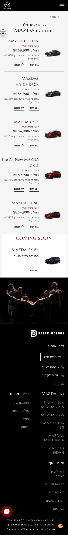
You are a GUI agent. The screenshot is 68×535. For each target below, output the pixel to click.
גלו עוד (34, 64)
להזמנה (19, 64)
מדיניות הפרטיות (20, 529)
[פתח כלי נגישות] (3, 32)
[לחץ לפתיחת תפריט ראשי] (62, 6)
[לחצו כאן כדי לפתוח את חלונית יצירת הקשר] (6, 511)
